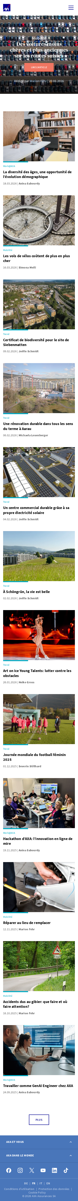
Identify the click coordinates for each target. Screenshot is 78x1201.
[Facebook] (9, 1170)
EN (48, 1183)
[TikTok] (66, 1170)
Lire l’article (39, 67)
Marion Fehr (38, 81)
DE (26, 1183)
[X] (31, 1170)
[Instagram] (20, 1170)
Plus (39, 1120)
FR (34, 1183)
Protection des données (54, 1189)
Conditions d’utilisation (19, 1189)
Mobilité (39, 38)
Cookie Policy (37, 1192)
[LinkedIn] (54, 1170)
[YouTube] (43, 1170)
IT (41, 1183)
